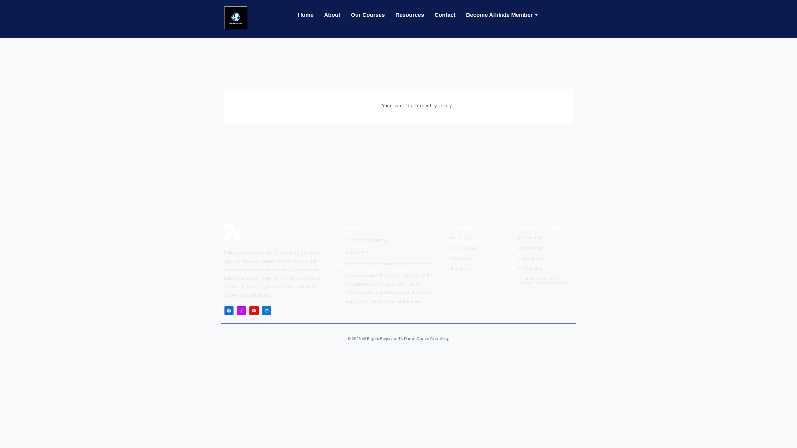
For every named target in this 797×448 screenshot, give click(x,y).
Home (306, 15)
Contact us (462, 258)
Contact (445, 15)
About (332, 15)
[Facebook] (229, 310)
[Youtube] (254, 310)
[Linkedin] (266, 310)
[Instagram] (241, 310)
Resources (409, 15)
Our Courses (368, 15)
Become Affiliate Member (499, 15)
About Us (460, 238)
